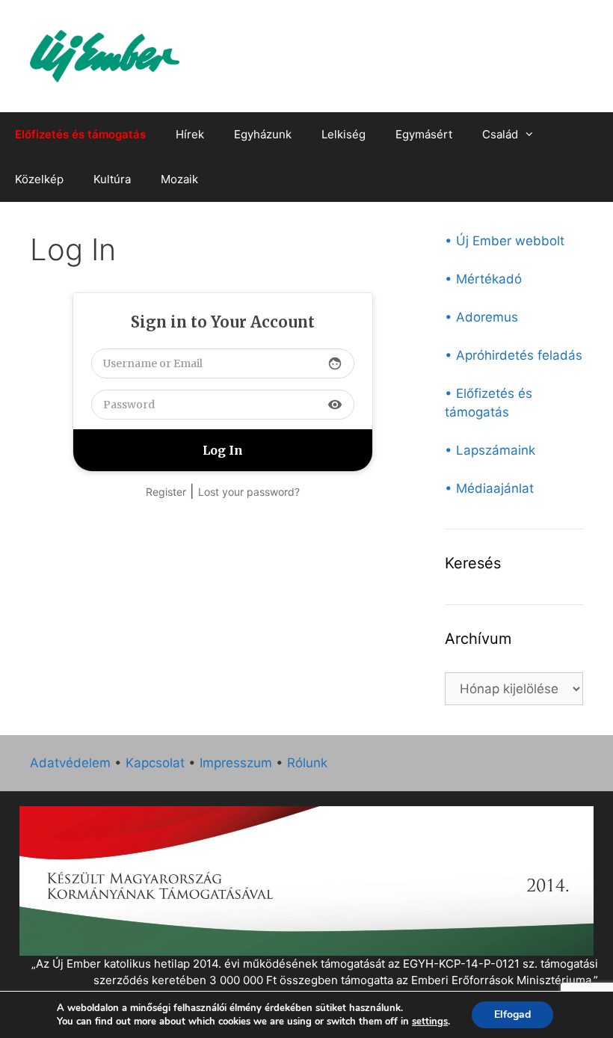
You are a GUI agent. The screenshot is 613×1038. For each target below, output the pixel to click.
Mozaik (179, 179)
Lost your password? (249, 491)
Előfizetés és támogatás (80, 134)
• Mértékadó (483, 278)
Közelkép (39, 179)
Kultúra (112, 179)
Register (166, 491)
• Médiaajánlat (489, 488)
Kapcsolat (155, 762)
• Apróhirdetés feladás (513, 355)
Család (500, 134)
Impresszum (236, 762)
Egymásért (423, 134)
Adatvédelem (70, 762)
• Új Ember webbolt (504, 240)
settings (430, 1021)
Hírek (190, 134)
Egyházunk (263, 134)
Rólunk (307, 762)
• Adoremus (481, 317)
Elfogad (512, 1014)
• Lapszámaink (490, 450)
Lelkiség (343, 134)
